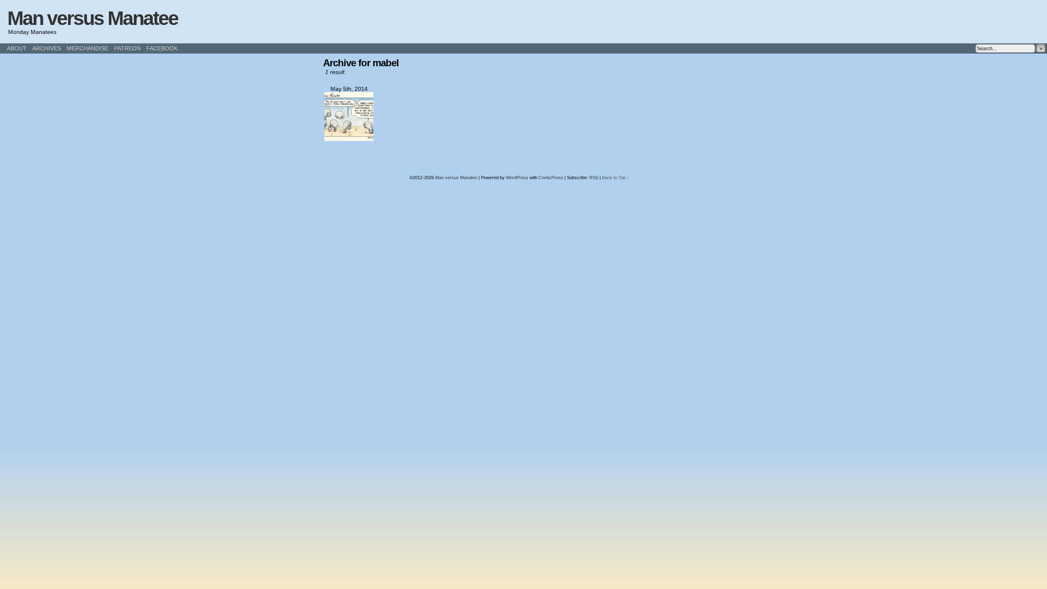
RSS (593, 177)
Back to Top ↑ (615, 177)
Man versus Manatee (92, 18)
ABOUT (17, 48)
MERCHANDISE (87, 48)
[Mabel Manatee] (348, 139)
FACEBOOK (161, 48)
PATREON (127, 48)
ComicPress (551, 177)
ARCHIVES (46, 48)
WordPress (517, 177)
